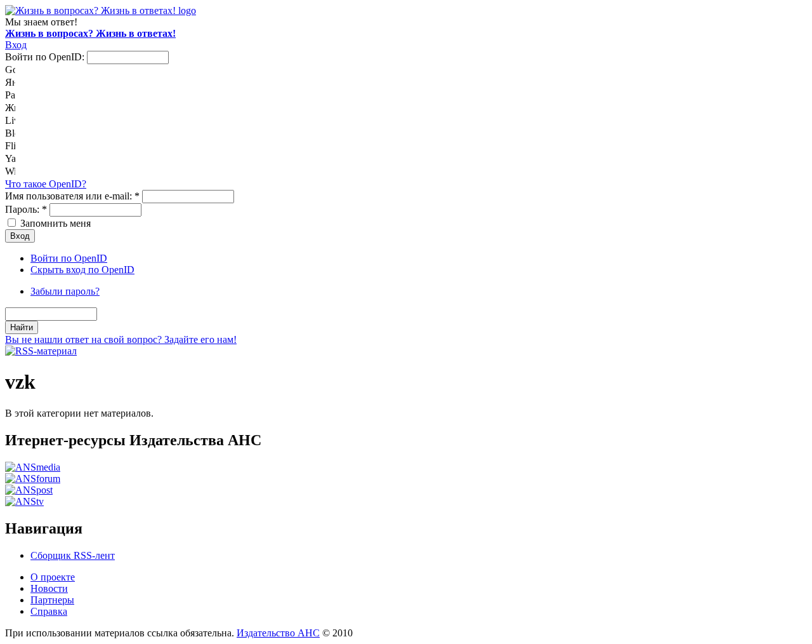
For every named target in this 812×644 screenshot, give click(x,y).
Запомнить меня (54, 223)
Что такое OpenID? (45, 183)
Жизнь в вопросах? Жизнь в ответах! (90, 33)
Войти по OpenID (68, 258)
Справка (48, 611)
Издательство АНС (278, 632)
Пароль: (26, 209)
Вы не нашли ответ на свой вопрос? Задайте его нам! (121, 339)
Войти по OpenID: (46, 56)
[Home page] (100, 10)
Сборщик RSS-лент (72, 555)
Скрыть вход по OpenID (82, 269)
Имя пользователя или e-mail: (72, 196)
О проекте (52, 577)
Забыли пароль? (65, 291)
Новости (49, 588)
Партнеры (52, 599)
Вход (16, 44)
